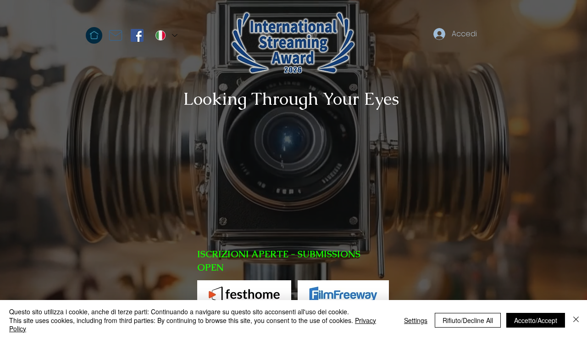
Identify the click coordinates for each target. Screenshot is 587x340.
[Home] (94, 35)
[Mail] (115, 35)
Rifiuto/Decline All (468, 320)
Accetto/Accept (535, 320)
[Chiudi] (575, 320)
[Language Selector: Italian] (166, 35)
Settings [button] (415, 320)
